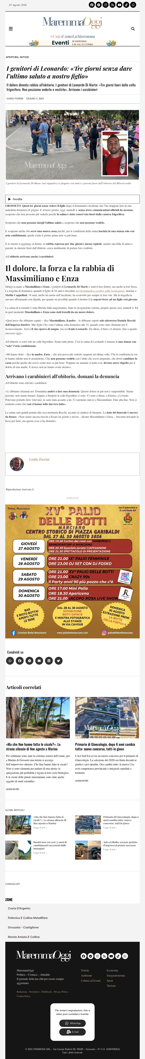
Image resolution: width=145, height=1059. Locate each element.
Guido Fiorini (39, 459)
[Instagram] (106, 5)
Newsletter (34, 991)
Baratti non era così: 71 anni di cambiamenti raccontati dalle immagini (50, 845)
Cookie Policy (24, 996)
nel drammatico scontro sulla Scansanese (100, 291)
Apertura (12, 57)
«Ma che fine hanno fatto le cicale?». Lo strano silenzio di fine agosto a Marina (33, 746)
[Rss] (112, 5)
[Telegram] (99, 5)
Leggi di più (12, 789)
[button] (10, 661)
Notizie (24, 57)
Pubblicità (47, 991)
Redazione (22, 991)
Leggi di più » (40, 827)
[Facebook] (92, 5)
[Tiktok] (126, 5)
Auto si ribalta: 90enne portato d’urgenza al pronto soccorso (120, 843)
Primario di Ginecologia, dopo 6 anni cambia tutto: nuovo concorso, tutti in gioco (105, 746)
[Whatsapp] (133, 5)
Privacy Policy (61, 991)
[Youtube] (119, 5)
